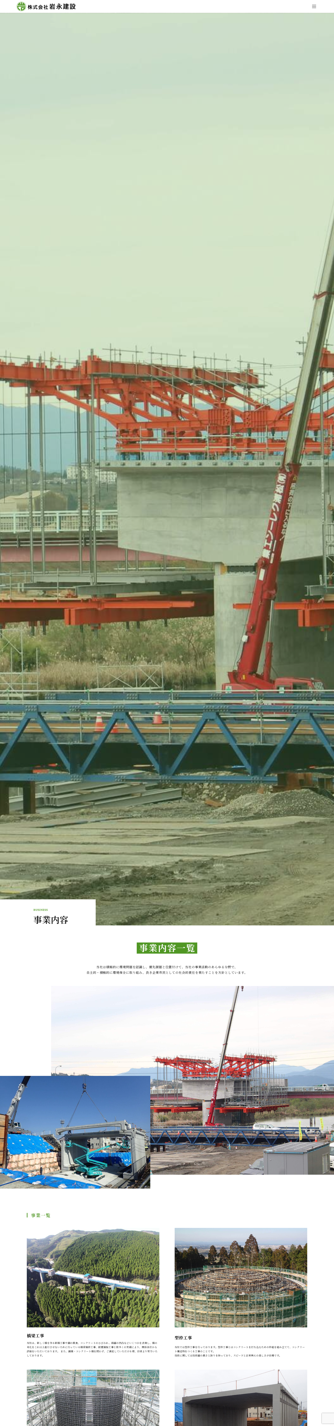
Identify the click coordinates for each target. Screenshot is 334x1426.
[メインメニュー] (314, 6)
